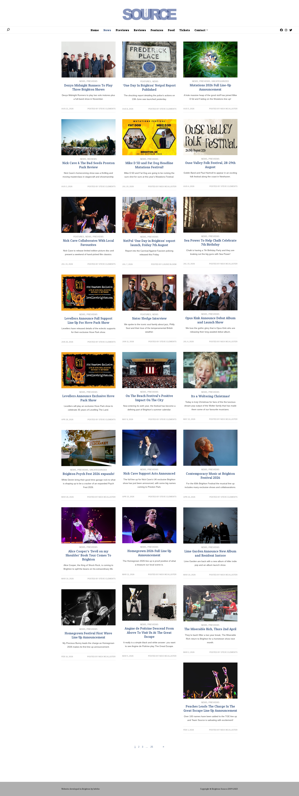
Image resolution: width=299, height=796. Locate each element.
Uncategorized (220, 81)
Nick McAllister (228, 109)
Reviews (92, 159)
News (82, 81)
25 (151, 746)
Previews (92, 81)
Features (145, 81)
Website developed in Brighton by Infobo (80, 789)
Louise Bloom (169, 264)
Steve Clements (107, 109)
